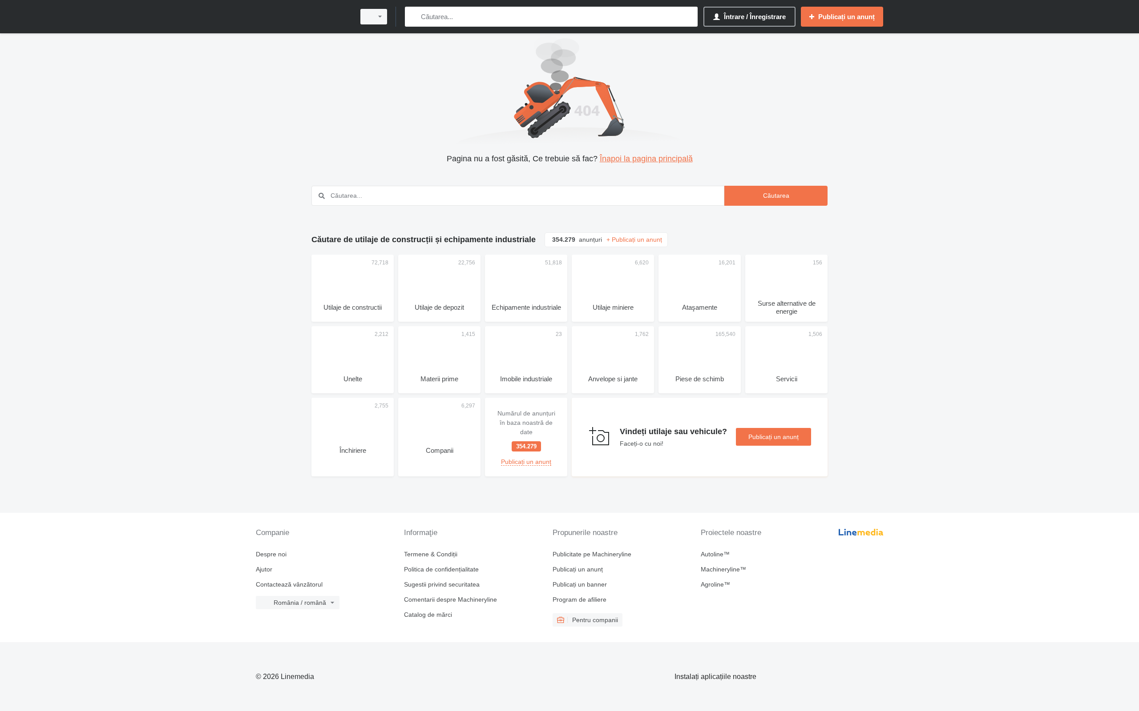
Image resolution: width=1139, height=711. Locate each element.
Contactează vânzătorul (289, 584)
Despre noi (271, 554)
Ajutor (264, 569)
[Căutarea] (413, 16)
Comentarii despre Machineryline (450, 599)
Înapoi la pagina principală (646, 158)
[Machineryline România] (302, 16)
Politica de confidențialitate (441, 569)
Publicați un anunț (773, 436)
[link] (526, 437)
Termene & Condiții (430, 554)
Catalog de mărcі (428, 614)
